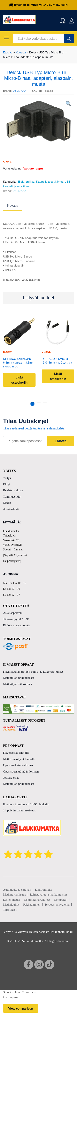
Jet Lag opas (11, 777)
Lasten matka (11, 899)
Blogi (6, 484)
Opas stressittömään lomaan (21, 771)
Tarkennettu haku (61, 931)
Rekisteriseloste (13, 490)
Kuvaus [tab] (12, 205)
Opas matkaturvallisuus (18, 765)
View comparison (20, 1008)
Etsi (69, 38)
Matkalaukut (11, 904)
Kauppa (21, 52)
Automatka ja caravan (17, 889)
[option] (38, 121)
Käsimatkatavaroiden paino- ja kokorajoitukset (33, 671)
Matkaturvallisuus (14, 894)
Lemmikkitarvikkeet (37, 899)
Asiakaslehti (11, 509)
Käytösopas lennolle (16, 752)
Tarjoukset (9, 909)
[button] (18, 342)
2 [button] (39, 404)
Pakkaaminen (31, 904)
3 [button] (45, 404)
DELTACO (19, 90)
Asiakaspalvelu (13, 613)
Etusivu (8, 52)
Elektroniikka (26, 181)
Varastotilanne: (12, 168)
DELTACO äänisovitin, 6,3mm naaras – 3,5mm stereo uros (18, 362)
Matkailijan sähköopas (17, 684)
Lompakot (60, 899)
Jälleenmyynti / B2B (16, 619)
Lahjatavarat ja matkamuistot (48, 894)
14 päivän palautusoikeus (19, 810)
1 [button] (32, 404)
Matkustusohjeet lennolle (19, 759)
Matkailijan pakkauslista (18, 677)
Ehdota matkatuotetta (16, 625)
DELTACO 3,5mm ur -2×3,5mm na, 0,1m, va (57, 360)
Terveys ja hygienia (57, 904)
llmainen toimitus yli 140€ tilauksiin (26, 804)
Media (7, 502)
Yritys (7, 478)
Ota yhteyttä (20, 931)
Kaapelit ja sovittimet (49, 181)
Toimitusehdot (12, 496)
